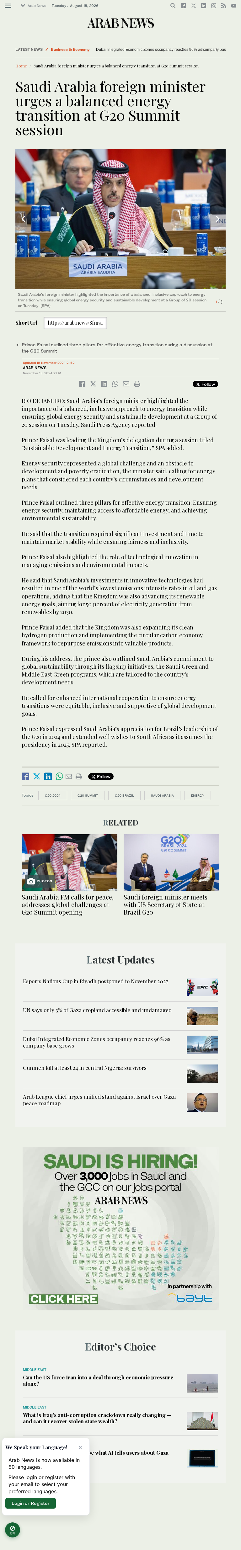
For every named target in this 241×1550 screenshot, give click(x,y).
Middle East (34, 1369)
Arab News (37, 5)
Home (21, 65)
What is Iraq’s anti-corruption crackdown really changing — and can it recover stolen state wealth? (97, 1418)
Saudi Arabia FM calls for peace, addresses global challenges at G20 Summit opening (68, 904)
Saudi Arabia (162, 795)
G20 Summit (88, 795)
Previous (23, 219)
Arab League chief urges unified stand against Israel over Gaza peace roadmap (99, 1099)
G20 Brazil (124, 795)
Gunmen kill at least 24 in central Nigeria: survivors (85, 1067)
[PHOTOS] (69, 861)
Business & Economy (70, 49)
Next (218, 219)
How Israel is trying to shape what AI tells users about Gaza (96, 1452)
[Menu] (8, 6)
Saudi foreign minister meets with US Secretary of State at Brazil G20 (165, 904)
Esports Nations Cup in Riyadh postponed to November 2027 (95, 981)
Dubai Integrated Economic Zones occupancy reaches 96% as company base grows (161, 49)
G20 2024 (53, 795)
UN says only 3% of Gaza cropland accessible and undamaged (97, 1009)
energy (197, 795)
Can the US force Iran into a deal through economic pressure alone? (98, 1380)
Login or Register (31, 1503)
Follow (207, 384)
